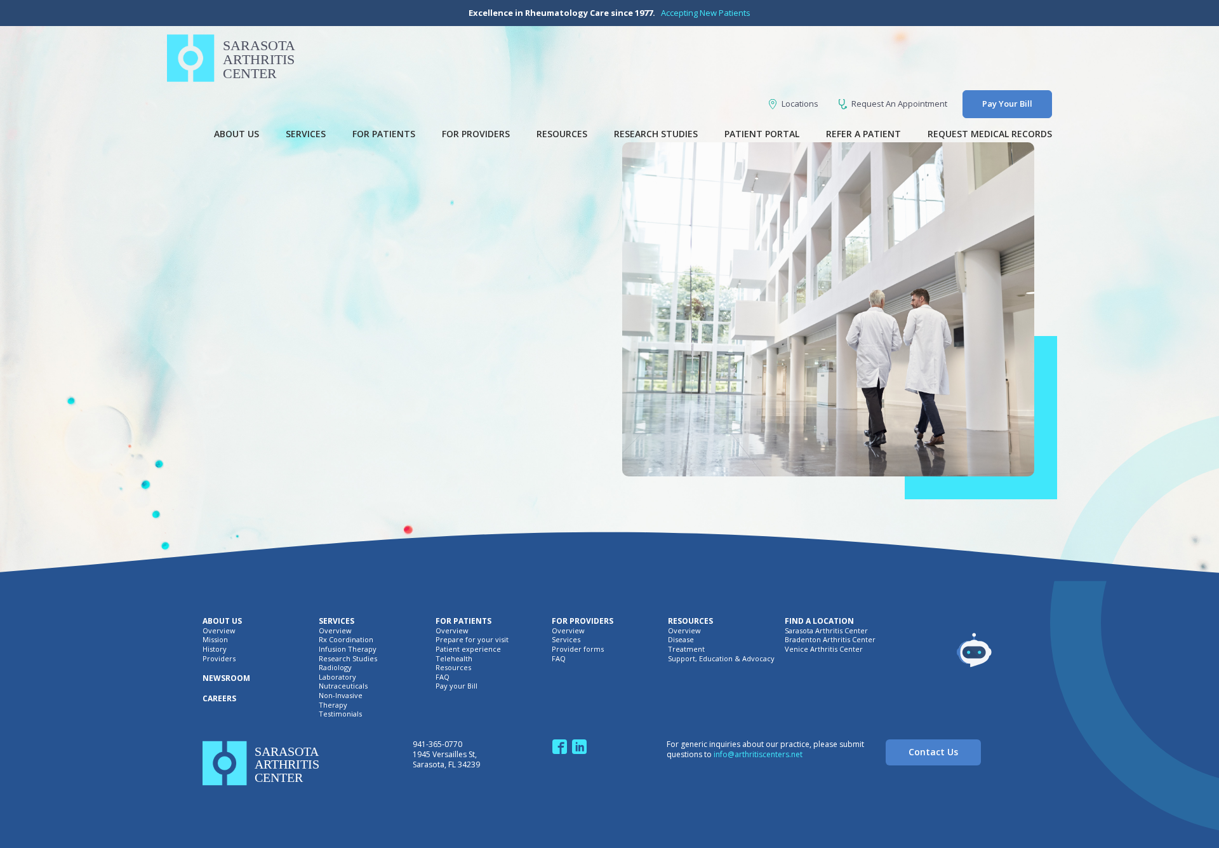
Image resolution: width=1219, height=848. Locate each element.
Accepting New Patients (705, 12)
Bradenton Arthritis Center (830, 639)
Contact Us (933, 752)
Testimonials (340, 714)
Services (306, 134)
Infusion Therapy (347, 649)
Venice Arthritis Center (824, 649)
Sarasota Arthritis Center (826, 630)
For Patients (383, 134)
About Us (236, 134)
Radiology (335, 667)
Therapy (333, 705)
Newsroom (226, 678)
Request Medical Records (990, 134)
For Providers (476, 134)
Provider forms (578, 649)
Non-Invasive (341, 695)
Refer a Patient (863, 134)
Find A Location (819, 621)
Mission (215, 639)
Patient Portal (761, 134)
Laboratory (337, 677)
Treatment (686, 649)
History (215, 649)
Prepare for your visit (472, 639)
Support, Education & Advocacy (721, 658)
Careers (219, 699)
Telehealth (454, 658)
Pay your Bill (456, 686)
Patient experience (468, 649)
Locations (800, 103)
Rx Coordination (346, 639)
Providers (219, 658)
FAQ (443, 677)
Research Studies (656, 134)
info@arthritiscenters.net (758, 754)
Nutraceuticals (343, 686)
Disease (681, 639)
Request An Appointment (899, 103)
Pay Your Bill (1007, 103)
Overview (219, 630)
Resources (561, 134)
